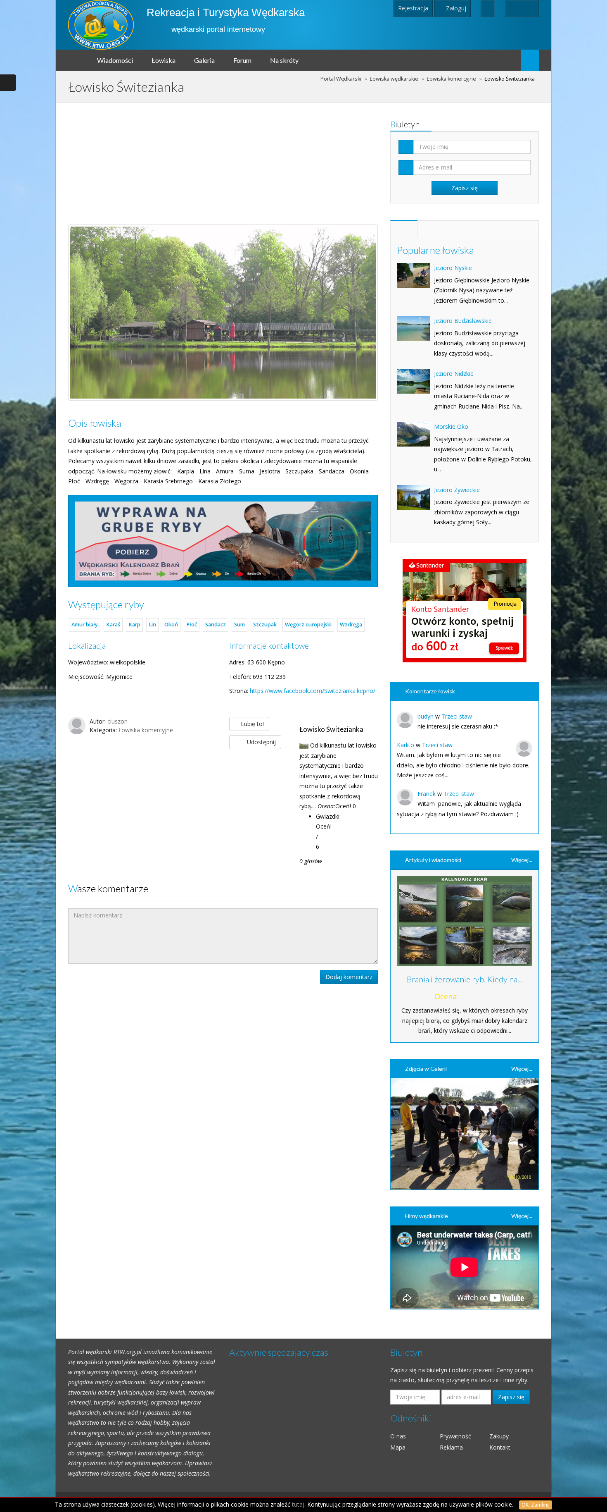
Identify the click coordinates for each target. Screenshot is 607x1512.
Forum (242, 60)
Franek (426, 794)
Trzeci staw (456, 716)
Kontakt (499, 1447)
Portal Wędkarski (340, 78)
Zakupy (499, 1436)
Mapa (397, 1447)
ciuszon (117, 721)
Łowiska (163, 60)
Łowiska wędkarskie (394, 78)
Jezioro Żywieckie (457, 490)
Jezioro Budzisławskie (463, 321)
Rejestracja (413, 8)
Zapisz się (511, 1397)
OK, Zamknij (536, 1504)
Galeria (204, 60)
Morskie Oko (451, 426)
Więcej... (521, 859)
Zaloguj (455, 8)
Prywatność (455, 1436)
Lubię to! (251, 724)
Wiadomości (115, 60)
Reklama (451, 1447)
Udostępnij (260, 742)
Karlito (405, 745)
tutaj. (299, 1504)
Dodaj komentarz (348, 977)
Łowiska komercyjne (451, 78)
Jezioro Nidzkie (454, 373)
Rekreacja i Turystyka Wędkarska (226, 12)
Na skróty (284, 60)
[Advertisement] (223, 160)
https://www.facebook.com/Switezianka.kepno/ (312, 691)
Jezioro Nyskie (453, 268)
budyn (425, 716)
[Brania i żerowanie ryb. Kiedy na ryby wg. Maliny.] (464, 921)
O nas (398, 1436)
